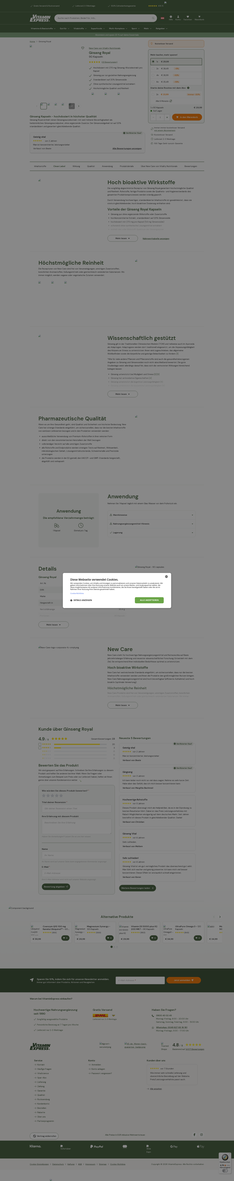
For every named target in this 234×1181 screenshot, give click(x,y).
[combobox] (166, 576)
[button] (81, 600)
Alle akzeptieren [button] (149, 600)
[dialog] (117, 590)
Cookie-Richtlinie (77, 593)
